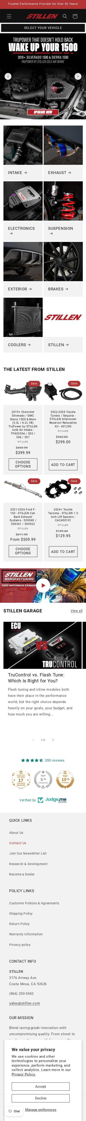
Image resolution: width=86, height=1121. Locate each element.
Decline (41, 1098)
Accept (40, 1087)
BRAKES (56, 289)
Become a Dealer (22, 874)
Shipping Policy (21, 913)
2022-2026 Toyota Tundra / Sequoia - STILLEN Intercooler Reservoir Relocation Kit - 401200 (63, 419)
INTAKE (15, 172)
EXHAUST (57, 172)
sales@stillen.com (24, 1003)
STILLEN (56, 344)
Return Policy (19, 924)
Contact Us (17, 843)
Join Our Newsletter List (28, 853)
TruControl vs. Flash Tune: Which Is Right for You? (36, 678)
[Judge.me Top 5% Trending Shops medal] (43, 779)
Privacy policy (20, 945)
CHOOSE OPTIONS (23, 464)
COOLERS (17, 344)
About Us (16, 833)
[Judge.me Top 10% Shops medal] (65, 779)
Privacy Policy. (24, 1074)
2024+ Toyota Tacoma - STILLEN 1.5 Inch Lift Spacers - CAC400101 (63, 515)
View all (77, 611)
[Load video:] (43, 585)
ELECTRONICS (21, 228)
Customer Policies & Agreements (34, 903)
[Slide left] (33, 740)
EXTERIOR (17, 289)
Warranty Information (26, 934)
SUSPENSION (60, 228)
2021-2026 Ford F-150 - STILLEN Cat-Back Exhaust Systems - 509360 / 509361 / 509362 (23, 517)
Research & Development (28, 864)
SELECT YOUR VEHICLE (43, 28)
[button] (9, 16)
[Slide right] (53, 740)
